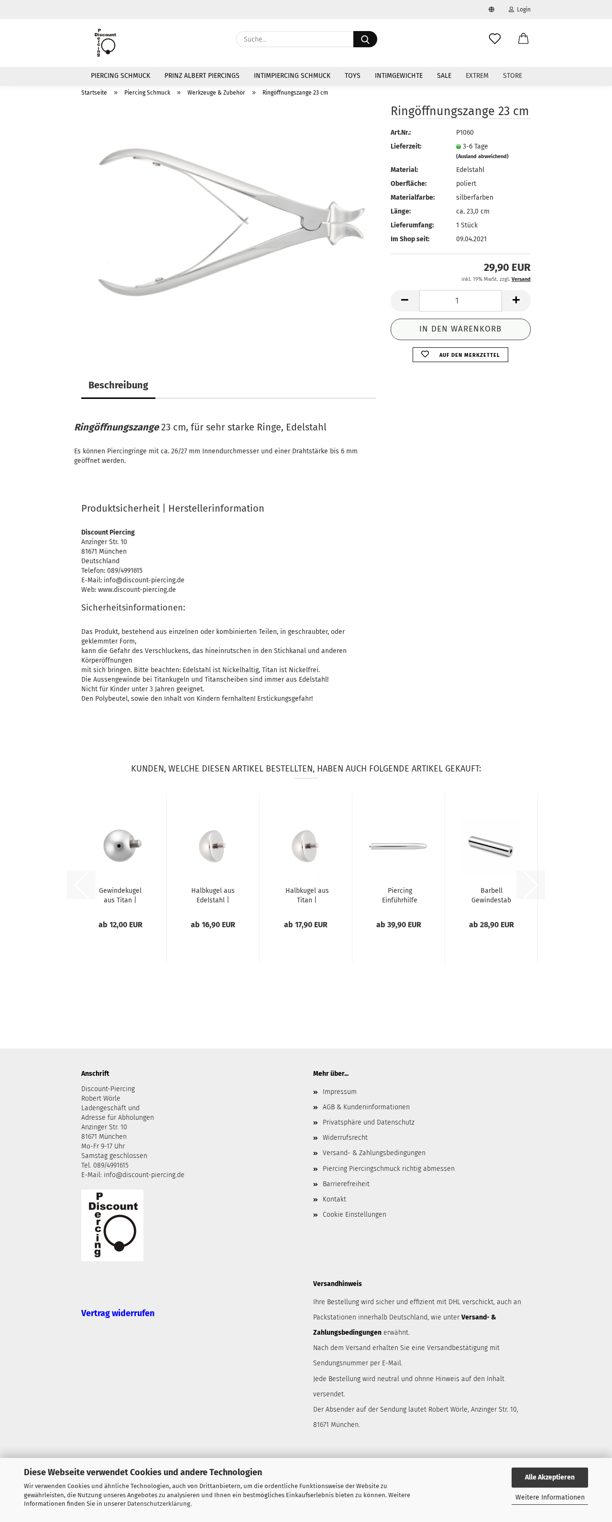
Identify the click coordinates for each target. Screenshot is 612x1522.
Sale (444, 76)
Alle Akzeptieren (550, 1477)
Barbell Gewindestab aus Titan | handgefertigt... (491, 895)
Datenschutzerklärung (158, 1503)
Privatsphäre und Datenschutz (369, 1122)
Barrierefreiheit (346, 1184)
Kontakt (334, 1199)
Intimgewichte (399, 76)
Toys (353, 76)
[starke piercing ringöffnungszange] (228, 224)
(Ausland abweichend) (482, 156)
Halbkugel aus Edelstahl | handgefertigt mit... (213, 895)
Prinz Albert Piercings (202, 76)
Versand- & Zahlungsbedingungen (374, 1153)
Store (512, 76)
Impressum (340, 1092)
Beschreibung (118, 385)
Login (522, 9)
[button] (523, 39)
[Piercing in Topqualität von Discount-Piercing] (105, 43)
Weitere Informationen (550, 1497)
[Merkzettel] (495, 39)
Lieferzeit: (406, 146)
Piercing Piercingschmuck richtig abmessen (389, 1169)
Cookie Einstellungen (354, 1215)
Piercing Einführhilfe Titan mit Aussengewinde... (400, 895)
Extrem (477, 76)
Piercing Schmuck (120, 76)
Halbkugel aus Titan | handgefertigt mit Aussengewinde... (307, 895)
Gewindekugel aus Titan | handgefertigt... (120, 895)
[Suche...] (365, 39)
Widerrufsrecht (345, 1138)
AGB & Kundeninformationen (366, 1107)
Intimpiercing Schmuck (292, 76)
